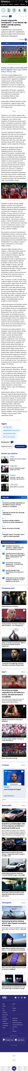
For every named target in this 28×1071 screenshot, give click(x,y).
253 (3, 553)
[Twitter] (18, 997)
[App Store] (20, 1039)
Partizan (12, 456)
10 (7, 466)
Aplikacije (14, 1027)
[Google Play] (8, 1039)
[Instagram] (21, 997)
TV (13, 1006)
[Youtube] (25, 997)
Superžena (5, 1019)
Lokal (4, 1027)
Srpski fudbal (5, 16)
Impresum (14, 1020)
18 (7, 457)
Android (5, 917)
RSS (13, 1029)
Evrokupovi (12, 475)
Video (13, 1004)
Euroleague (6, 716)
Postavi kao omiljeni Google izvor (12, 43)
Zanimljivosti (6, 889)
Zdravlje (5, 1012)
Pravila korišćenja (17, 1022)
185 (3, 570)
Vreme (14, 1010)
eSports (5, 1021)
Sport (4, 1006)
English (14, 1008)
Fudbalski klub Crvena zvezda (11, 430)
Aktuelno (5, 820)
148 (3, 578)
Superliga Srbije (7, 427)
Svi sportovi (4, 4)
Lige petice (5, 687)
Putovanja (5, 1014)
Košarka (16, 4)
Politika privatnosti (17, 1024)
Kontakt (14, 1031)
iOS (4, 945)
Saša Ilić (22, 4)
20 (24, 650)
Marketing (15, 1018)
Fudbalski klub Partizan (9, 433)
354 (3, 546)
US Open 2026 (13, 466)
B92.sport (21, 39)
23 (7, 485)
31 (7, 475)
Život (4, 1010)
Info (4, 1004)
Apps (4, 964)
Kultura (4, 1017)
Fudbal (11, 4)
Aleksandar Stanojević (9, 437)
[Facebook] (15, 997)
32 (10, 16)
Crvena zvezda (13, 484)
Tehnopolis (5, 1023)
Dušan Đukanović (9, 796)
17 (24, 610)
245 (3, 562)
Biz (3, 1008)
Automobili (5, 1025)
